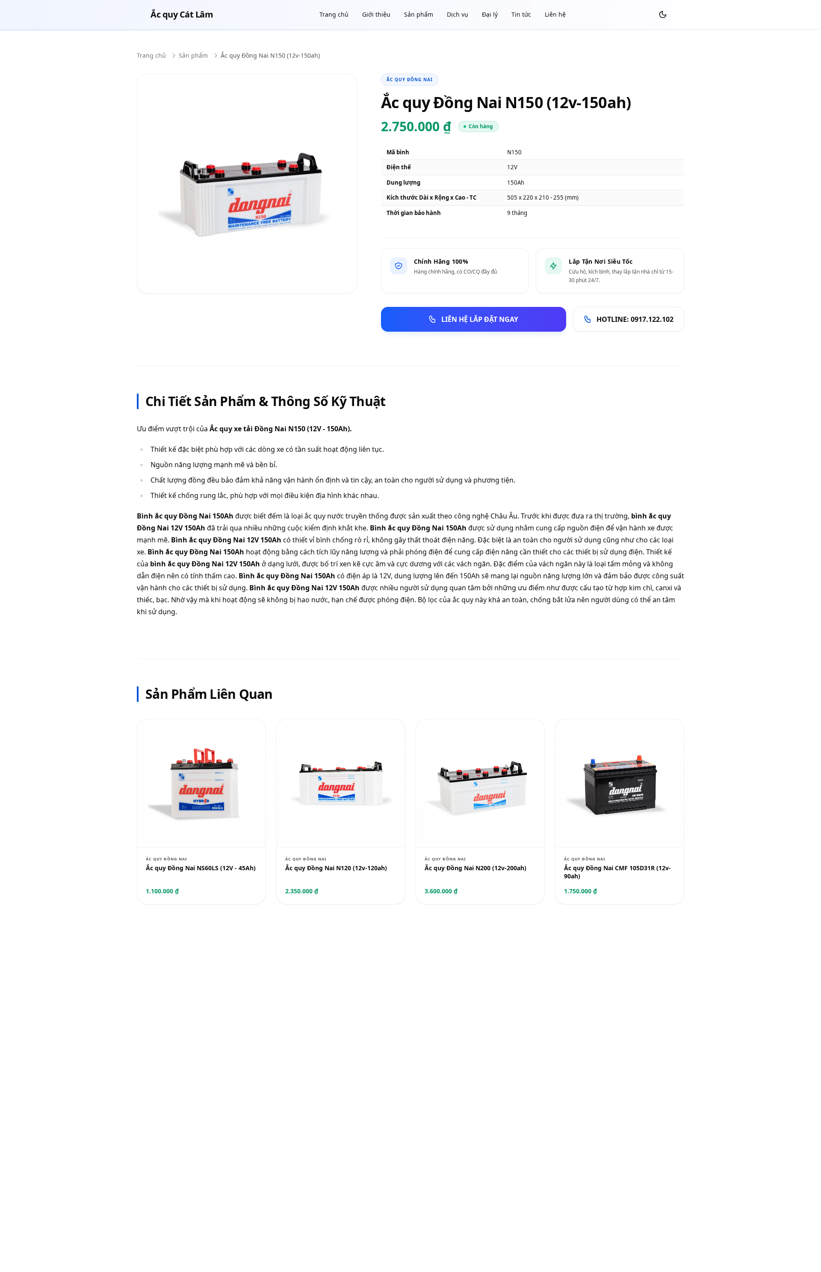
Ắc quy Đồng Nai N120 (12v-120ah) (336, 868)
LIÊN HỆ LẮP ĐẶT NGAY (479, 319)
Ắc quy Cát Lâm (182, 14)
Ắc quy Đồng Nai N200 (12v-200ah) (475, 868)
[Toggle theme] (662, 14)
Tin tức (521, 14)
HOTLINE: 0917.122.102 (635, 319)
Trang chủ (333, 14)
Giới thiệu (376, 14)
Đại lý (490, 14)
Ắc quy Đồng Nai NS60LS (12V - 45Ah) (201, 868)
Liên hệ (555, 14)
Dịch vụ (457, 14)
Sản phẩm (418, 14)
